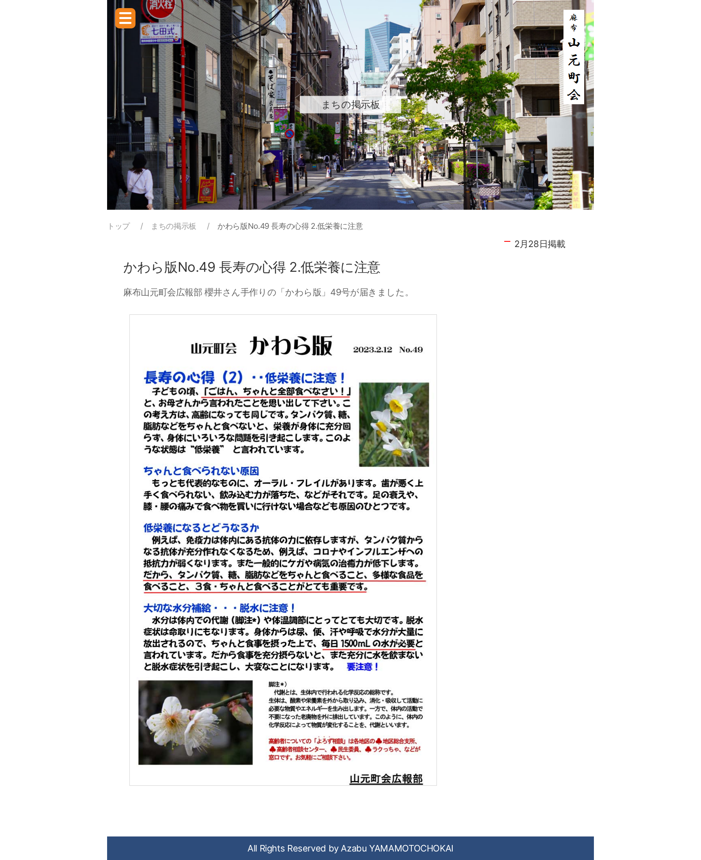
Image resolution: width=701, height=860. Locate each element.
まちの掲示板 (173, 226)
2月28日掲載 (539, 244)
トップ (118, 226)
